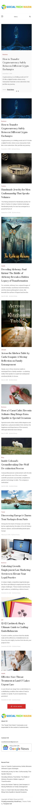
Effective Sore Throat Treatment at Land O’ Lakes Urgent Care (15, 681)
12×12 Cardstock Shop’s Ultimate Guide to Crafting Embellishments (14, 627)
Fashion (3, 186)
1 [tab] (14, 91)
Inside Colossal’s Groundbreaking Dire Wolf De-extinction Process (15, 465)
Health (3, 266)
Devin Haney (16, 149)
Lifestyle (3, 349)
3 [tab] (18, 91)
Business (5, 54)
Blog (2, 457)
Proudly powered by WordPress (11, 801)
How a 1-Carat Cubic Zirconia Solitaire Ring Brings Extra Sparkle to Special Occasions (16, 414)
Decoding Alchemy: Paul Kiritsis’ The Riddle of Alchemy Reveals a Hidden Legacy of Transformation (15, 779)
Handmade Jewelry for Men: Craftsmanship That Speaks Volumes (16, 193)
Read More (10, 89)
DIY (2, 620)
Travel (3, 512)
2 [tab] (16, 91)
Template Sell (7, 804)
